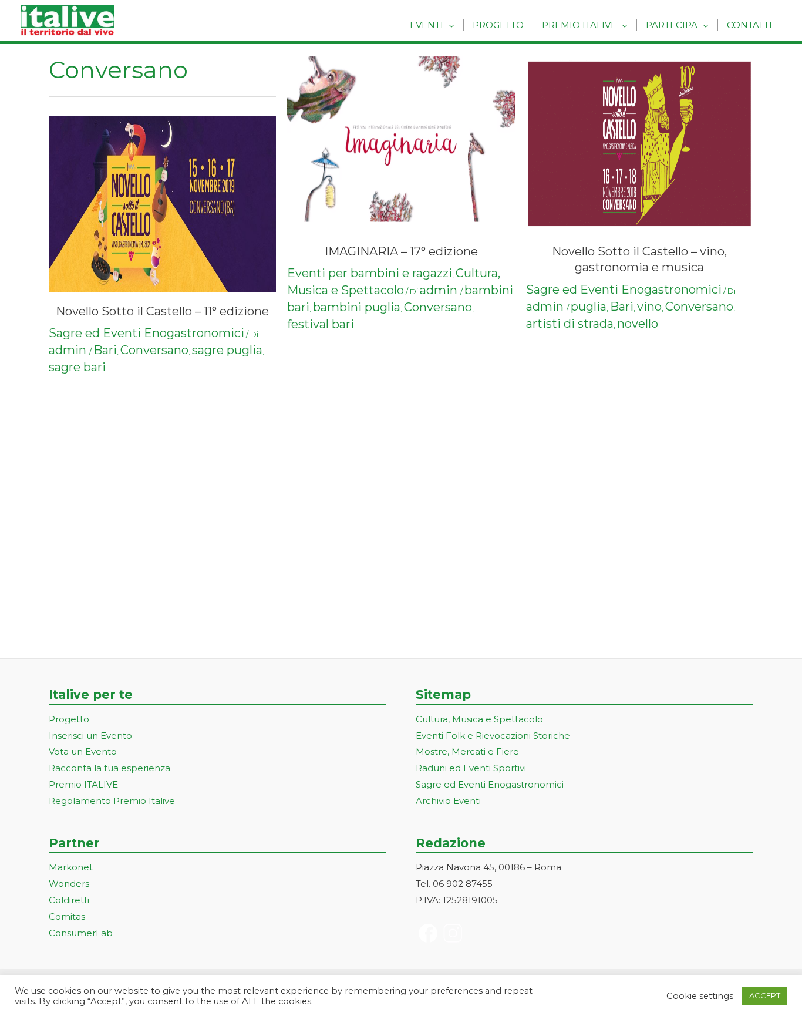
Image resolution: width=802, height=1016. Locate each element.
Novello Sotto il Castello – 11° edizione (162, 311)
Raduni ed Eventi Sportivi (471, 767)
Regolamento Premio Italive (112, 800)
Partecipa (671, 25)
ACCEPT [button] (764, 995)
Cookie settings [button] (699, 996)
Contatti (749, 25)
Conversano (154, 350)
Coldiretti (69, 900)
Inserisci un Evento (90, 735)
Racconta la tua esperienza (109, 767)
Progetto (498, 25)
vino (649, 307)
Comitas (67, 916)
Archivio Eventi (448, 800)
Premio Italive (579, 25)
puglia (588, 307)
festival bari (320, 324)
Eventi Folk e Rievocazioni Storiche (493, 735)
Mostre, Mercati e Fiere (467, 751)
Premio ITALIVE (83, 784)
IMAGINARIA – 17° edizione (401, 251)
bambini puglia (356, 307)
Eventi (426, 25)
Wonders (69, 883)
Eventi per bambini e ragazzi (369, 273)
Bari (105, 350)
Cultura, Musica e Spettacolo (479, 719)
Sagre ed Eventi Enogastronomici (146, 333)
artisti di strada (570, 324)
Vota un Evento (83, 751)
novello (637, 324)
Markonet (71, 867)
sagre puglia (227, 350)
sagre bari (77, 367)
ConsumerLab (81, 932)
